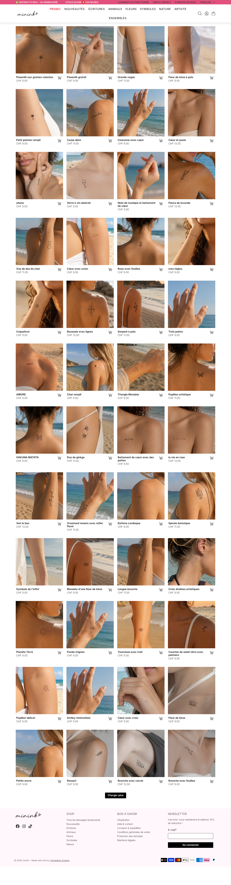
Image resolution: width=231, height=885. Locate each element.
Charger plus (115, 795)
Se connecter (190, 844)
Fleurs (131, 9)
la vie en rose (176, 457)
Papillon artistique (179, 394)
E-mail (172, 829)
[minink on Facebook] (18, 827)
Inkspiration (123, 819)
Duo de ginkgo (76, 457)
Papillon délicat (25, 717)
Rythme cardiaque (129, 523)
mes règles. (175, 268)
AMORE (21, 394)
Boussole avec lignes (80, 331)
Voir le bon (22, 523)
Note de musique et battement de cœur (136, 204)
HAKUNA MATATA (27, 457)
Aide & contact (125, 823)
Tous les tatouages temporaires (83, 819)
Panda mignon (76, 652)
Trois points (175, 331)
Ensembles (118, 18)
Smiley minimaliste (78, 717)
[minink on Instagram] (24, 827)
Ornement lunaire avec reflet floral (85, 525)
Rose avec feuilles (129, 268)
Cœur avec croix (128, 717)
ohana (20, 202)
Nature (165, 9)
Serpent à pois (126, 331)
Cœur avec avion (77, 268)
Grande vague (126, 77)
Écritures (96, 9)
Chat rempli (74, 394)
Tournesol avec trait (130, 652)
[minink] (28, 13)
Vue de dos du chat (28, 268)
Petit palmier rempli (28, 140)
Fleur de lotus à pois (180, 77)
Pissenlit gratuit (76, 77)
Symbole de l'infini (27, 589)
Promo (55, 9)
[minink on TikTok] (30, 827)
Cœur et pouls (177, 140)
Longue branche (127, 589)
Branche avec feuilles (181, 780)
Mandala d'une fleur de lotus (84, 589)
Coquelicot (23, 331)
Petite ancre (23, 780)
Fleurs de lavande (179, 202)
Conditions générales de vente (133, 832)
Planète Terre (24, 652)
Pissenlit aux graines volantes (34, 77)
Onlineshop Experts (59, 860)
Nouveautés (74, 9)
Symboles (148, 9)
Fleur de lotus (176, 717)
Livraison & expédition (129, 828)
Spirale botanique (179, 523)
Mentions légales (126, 840)
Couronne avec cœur (131, 140)
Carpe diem (74, 140)
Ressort (71, 780)
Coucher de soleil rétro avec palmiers (185, 653)
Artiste (180, 9)
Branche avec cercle (130, 780)
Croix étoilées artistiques (183, 589)
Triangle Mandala (128, 394)
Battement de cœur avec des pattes (136, 459)
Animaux (115, 9)
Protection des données (130, 836)
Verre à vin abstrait (79, 202)
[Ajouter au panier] (59, 78)
